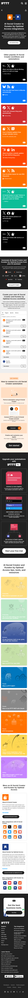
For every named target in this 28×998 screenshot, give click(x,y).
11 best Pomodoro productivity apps (9, 965)
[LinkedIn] (8, 992)
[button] (26, 3)
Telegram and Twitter (18, 945)
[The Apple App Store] (9, 976)
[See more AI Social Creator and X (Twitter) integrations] (7, 827)
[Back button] (2, 10)
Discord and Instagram (19, 928)
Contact (9, 987)
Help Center (4, 936)
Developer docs (4, 944)
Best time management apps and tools (9, 957)
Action (9, 362)
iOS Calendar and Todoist (19, 943)
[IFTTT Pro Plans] (23, 320)
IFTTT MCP (3, 934)
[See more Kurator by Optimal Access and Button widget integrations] (18, 888)
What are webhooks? (6, 964)
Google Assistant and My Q (20, 935)
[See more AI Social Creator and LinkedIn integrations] (7, 837)
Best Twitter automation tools (7, 955)
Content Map (4, 938)
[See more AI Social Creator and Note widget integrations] (18, 832)
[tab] (2, 313)
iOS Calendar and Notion (19, 930)
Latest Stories (5, 952)
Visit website (5, 812)
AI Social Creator (12, 24)
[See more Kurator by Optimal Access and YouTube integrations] (7, 883)
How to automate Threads (7, 968)
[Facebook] (5, 992)
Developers (6, 984)
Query (9, 322)
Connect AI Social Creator (10, 816)
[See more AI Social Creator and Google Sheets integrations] (18, 837)
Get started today (14, 42)
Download (4, 868)
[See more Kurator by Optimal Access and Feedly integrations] (7, 888)
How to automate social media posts (9, 970)
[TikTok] (20, 992)
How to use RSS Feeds (6, 961)
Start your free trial (14, 551)
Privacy (14, 987)
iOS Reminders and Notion (20, 941)
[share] (26, 10)
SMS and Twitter (17, 939)
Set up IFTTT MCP (14, 285)
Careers (13, 984)
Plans (2, 942)
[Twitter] (17, 992)
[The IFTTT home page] (5, 3)
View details (6, 326)
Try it (23, 326)
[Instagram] (11, 992)
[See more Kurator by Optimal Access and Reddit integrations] (18, 883)
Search (2, 940)
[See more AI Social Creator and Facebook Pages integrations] (18, 827)
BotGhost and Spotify (19, 937)
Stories (2, 930)
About (19, 987)
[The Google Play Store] (19, 976)
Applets (3, 932)
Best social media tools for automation (10, 972)
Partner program (20, 984)
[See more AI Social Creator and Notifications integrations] (7, 832)
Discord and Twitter (18, 947)
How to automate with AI (6, 953)
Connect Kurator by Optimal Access (13, 872)
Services (3, 928)
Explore (3, 926)
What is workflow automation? (8, 959)
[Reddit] (23, 992)
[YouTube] (14, 992)
